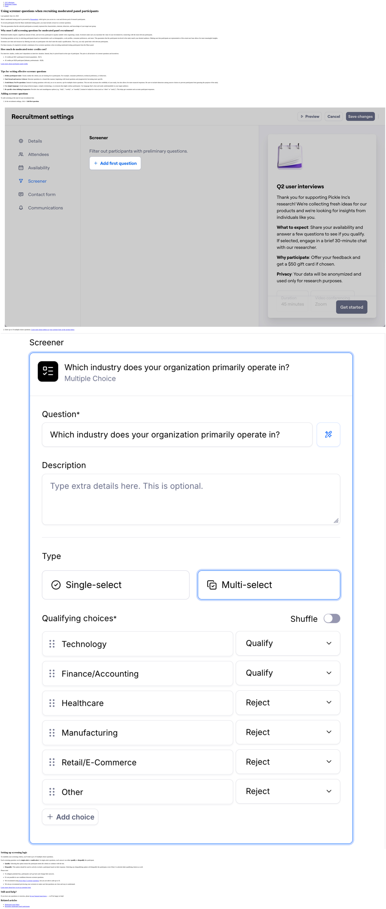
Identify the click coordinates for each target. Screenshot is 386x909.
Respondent (34, 19)
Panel (6, 6)
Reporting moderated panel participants (17, 906)
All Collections (9, 2)
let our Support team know (38, 896)
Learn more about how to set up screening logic (16, 887)
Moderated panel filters (12, 904)
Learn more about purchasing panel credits (14, 64)
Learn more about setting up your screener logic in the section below (52, 329)
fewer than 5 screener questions (29, 881)
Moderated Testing (11, 4)
